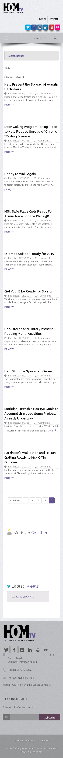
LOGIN (42, 19)
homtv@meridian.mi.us (21, 677)
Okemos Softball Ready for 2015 (29, 254)
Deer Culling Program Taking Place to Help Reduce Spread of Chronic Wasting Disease (30, 131)
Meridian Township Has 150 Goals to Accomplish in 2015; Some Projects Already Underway (31, 413)
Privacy (44, 740)
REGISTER (54, 19)
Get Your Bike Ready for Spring (28, 291)
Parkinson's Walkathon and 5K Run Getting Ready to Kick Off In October (30, 457)
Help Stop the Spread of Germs (28, 371)
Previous (15, 500)
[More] (7, 104)
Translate (38, 38)
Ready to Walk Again (20, 174)
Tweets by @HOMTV (22, 596)
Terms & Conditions (25, 740)
